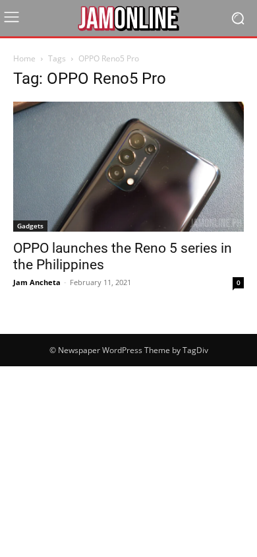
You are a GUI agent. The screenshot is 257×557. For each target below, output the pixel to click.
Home (24, 58)
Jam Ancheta (37, 282)
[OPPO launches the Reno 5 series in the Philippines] (128, 167)
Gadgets (30, 225)
